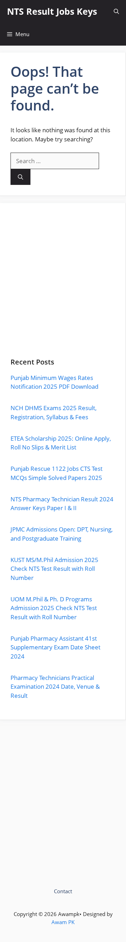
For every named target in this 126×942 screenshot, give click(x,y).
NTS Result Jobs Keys (52, 11)
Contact (63, 891)
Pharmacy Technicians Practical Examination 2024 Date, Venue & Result (55, 687)
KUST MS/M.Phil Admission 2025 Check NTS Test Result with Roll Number (54, 569)
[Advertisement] (63, 285)
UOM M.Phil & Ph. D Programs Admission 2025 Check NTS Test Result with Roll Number (53, 608)
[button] (116, 11)
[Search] (20, 177)
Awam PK (63, 922)
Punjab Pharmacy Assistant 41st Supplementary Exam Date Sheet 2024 (55, 647)
